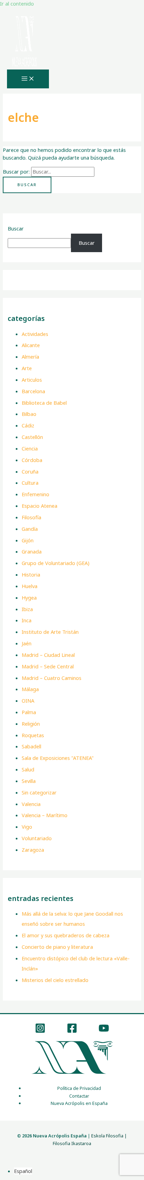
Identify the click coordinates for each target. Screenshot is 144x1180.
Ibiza (27, 609)
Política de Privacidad (79, 1088)
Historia (31, 574)
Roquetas (33, 735)
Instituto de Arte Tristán (50, 631)
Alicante (31, 345)
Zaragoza (33, 849)
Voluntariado (37, 838)
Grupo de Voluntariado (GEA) (55, 562)
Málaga (30, 689)
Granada (32, 551)
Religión (31, 723)
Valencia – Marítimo (44, 815)
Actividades (35, 333)
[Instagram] (40, 1031)
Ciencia (30, 448)
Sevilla (29, 780)
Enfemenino (35, 494)
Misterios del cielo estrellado (55, 979)
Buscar (16, 228)
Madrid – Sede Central (48, 666)
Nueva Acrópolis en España (79, 1103)
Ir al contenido (17, 3)
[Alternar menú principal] (28, 78)
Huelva (29, 585)
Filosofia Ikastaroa (72, 1143)
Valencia (31, 803)
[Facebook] (72, 1031)
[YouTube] (104, 1031)
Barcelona (33, 391)
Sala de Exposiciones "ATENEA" (58, 757)
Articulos (32, 379)
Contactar (79, 1096)
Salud (28, 769)
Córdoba (32, 459)
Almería (30, 356)
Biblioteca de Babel (44, 402)
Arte (27, 368)
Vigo (27, 826)
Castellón (32, 436)
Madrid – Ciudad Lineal (48, 654)
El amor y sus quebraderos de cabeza (65, 935)
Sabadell (31, 746)
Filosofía (31, 517)
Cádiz (28, 425)
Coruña (30, 471)
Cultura (30, 482)
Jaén (26, 643)
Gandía (30, 528)
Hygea (29, 597)
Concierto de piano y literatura (57, 946)
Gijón (28, 540)
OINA (28, 700)
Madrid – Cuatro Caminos (51, 677)
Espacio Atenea (39, 505)
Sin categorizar (39, 792)
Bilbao (29, 413)
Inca (26, 620)
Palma (29, 712)
